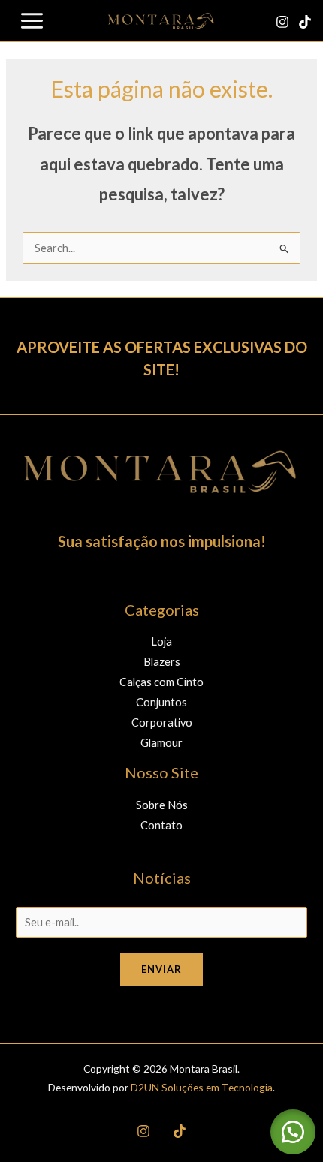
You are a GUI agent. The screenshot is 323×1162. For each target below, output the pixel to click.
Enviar (161, 969)
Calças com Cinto (161, 682)
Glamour (161, 742)
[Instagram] (282, 22)
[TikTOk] (179, 1131)
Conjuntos (161, 702)
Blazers (161, 661)
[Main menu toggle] (32, 20)
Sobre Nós (162, 805)
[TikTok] (305, 22)
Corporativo (161, 722)
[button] (292, 1131)
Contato (161, 825)
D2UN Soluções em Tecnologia (202, 1087)
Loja (161, 641)
